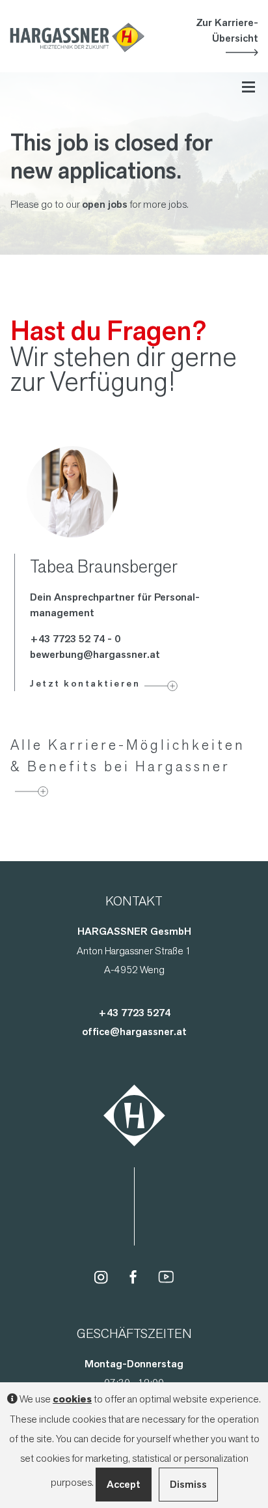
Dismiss (188, 1484)
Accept (124, 1484)
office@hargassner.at (134, 1031)
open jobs (104, 204)
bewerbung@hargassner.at (95, 654)
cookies (72, 1399)
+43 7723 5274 (134, 1012)
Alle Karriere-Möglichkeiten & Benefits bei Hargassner (127, 755)
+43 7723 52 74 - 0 (75, 639)
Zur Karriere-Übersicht (227, 30)
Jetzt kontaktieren (85, 683)
